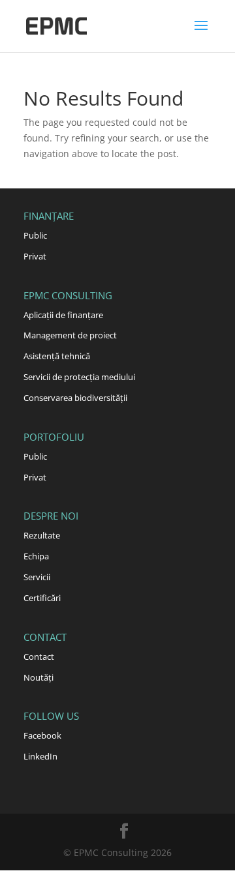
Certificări (42, 598)
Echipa (36, 556)
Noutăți (39, 677)
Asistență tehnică (57, 356)
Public (35, 235)
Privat (35, 256)
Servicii (37, 577)
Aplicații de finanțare (63, 315)
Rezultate (42, 535)
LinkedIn (40, 756)
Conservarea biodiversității (75, 398)
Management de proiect (70, 335)
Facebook (42, 735)
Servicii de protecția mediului (79, 377)
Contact (39, 656)
